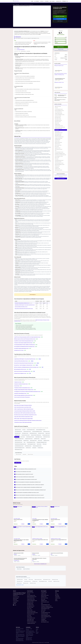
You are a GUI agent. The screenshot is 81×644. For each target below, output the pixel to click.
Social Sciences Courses (58, 161)
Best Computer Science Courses (20, 635)
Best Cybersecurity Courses (19, 638)
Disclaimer (14, 603)
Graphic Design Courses (30, 619)
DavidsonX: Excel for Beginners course (20, 373)
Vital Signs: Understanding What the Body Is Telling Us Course (23, 389)
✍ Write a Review (17, 462)
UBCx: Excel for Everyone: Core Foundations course (22, 371)
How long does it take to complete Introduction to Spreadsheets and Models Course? (29, 487)
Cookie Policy (15, 602)
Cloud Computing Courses (18, 431)
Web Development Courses (18, 449)
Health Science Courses (58, 135)
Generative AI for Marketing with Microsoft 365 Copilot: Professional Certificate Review (27, 420)
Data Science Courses (41, 433)
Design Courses (48, 433)
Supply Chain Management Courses (19, 447)
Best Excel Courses (18, 454)
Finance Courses (57, 131)
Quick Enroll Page (60, 49)
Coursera (37, 628)
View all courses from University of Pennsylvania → (22, 397)
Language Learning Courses (28, 438)
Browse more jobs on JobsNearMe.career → (40, 563)
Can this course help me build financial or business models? (25, 476)
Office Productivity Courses (18, 442)
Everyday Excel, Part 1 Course (18, 350)
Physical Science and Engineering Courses (60, 154)
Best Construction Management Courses (20, 637)
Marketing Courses (26, 440)
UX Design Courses (40, 447)
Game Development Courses (58, 132)
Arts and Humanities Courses (31, 429)
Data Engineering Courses (33, 433)
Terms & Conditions (15, 600)
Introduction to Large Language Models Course (59, 539)
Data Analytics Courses (25, 433)
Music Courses (40, 440)
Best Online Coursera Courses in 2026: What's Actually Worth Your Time (25, 414)
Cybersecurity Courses (46, 431)
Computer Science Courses (27, 431)
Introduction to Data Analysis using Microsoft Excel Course (23, 342)
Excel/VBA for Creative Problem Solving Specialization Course (23, 340)
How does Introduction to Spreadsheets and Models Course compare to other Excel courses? (30, 497)
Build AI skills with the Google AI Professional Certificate (23, 405)
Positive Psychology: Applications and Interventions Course (23, 395)
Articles (41, 1)
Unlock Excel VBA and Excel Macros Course (21, 306)
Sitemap (56, 600)
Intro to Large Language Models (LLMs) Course (40, 539)
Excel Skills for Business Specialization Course (21, 348)
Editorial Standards (15, 598)
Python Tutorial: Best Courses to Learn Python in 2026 (22, 407)
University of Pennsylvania (20, 49)
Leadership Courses (36, 438)
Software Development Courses (45, 615)
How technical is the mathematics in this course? (23, 471)
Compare (64, 1)
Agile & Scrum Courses (18, 429)
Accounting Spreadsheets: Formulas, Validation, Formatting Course (24, 344)
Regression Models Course (55, 519)
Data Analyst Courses (18, 433)
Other (24, 442)
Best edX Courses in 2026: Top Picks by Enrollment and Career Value (24, 412)
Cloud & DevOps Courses (27, 581)
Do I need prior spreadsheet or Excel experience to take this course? (26, 479)
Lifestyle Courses (43, 438)
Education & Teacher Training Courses (60, 127)
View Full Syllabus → (33, 294)
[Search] (67, 1)
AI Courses (47, 1)
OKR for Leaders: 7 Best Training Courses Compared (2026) (23, 418)
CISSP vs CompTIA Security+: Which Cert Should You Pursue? (59, 100)
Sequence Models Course (18, 519)
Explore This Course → (60, 46)
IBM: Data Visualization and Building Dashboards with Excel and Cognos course (26, 367)
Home (32, 1)
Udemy (37, 365)
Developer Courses (57, 124)
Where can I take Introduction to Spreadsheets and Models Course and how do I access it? (30, 495)
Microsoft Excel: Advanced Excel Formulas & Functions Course (24, 308)
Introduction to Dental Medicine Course (20, 393)
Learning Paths (58, 1)
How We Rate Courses (16, 596)
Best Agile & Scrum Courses (19, 628)
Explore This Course (60, 16)
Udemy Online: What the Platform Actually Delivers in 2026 (23, 416)
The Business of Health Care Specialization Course (22, 387)
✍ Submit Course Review (60, 178)
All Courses (36, 1)
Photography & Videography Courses (41, 442)
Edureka (37, 633)
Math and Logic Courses (33, 440)
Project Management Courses (59, 156)
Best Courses (52, 1)
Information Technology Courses (19, 438)
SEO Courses (50, 581)
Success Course (16, 385)
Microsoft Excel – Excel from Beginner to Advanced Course (23, 365)
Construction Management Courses (37, 431)
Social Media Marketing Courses (59, 160)
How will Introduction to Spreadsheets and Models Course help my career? (27, 492)
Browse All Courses (30, 454)
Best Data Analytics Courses (19, 640)
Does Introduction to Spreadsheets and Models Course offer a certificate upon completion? (30, 484)
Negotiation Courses (46, 440)
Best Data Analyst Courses (19, 639)
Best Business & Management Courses (20, 632)
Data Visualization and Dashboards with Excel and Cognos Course (24, 346)
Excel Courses (17, 4)
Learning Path (24, 454)
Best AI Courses (18, 629)
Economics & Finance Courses (59, 125)
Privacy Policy (15, 599)
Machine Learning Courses (18, 440)
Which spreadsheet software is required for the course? (24, 474)
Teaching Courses (28, 447)
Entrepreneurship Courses (58, 128)
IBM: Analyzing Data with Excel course (20, 369)
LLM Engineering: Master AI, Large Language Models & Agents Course (21, 540)
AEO (48, 642)
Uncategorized (34, 447)
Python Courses (57, 157)
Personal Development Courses (31, 442)
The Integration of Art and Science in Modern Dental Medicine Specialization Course (27, 391)
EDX (42, 367)
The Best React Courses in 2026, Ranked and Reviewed (22, 422)
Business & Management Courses (40, 429)
